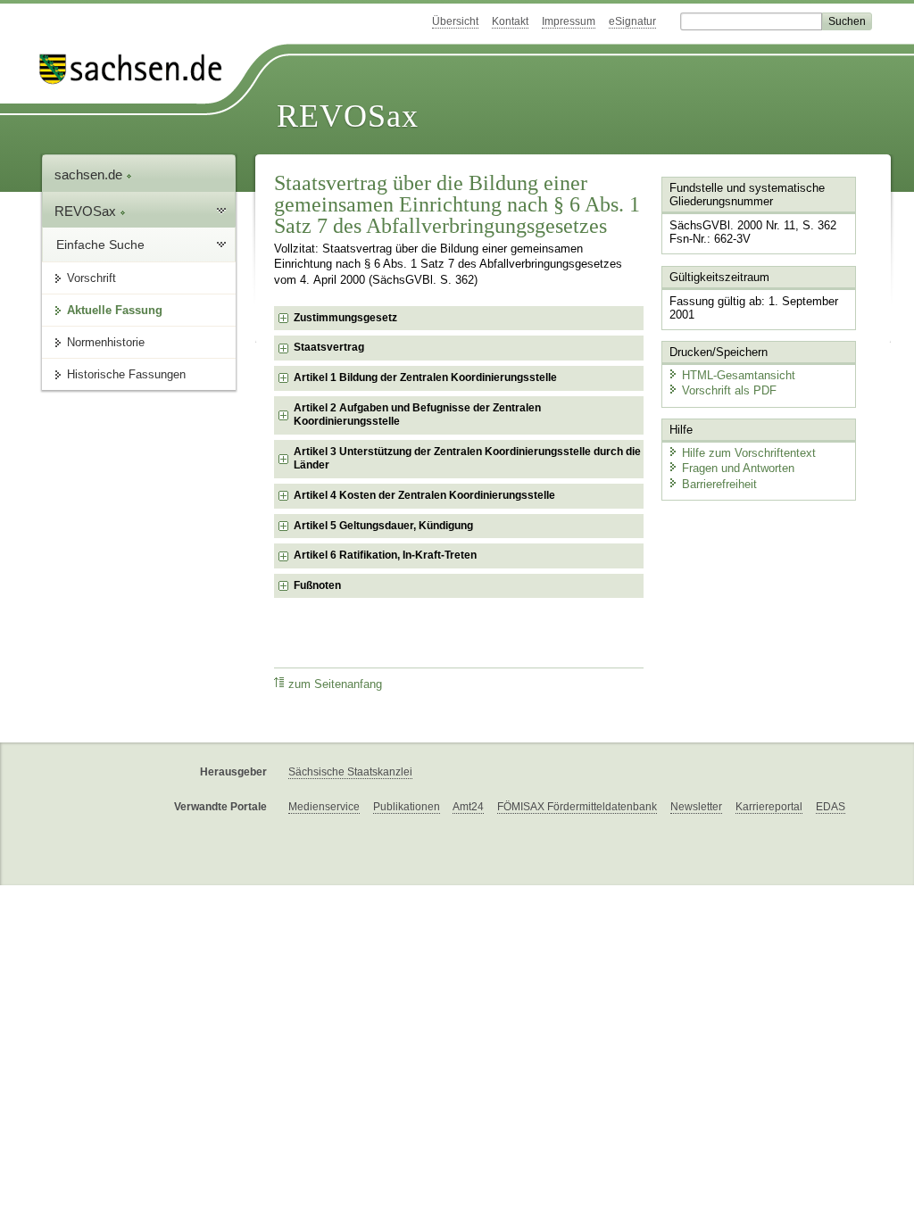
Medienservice (324, 806)
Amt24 (468, 806)
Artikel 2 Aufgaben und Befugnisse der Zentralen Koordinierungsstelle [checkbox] (417, 415)
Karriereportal (768, 806)
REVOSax (348, 116)
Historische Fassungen (126, 374)
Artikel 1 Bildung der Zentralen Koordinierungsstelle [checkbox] (425, 377)
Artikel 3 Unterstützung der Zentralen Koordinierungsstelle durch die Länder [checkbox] (467, 458)
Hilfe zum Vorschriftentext (749, 453)
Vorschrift (91, 278)
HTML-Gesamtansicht (738, 375)
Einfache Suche (100, 244)
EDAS (830, 806)
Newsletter (696, 806)
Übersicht (455, 21)
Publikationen (406, 806)
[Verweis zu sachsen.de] (137, 69)
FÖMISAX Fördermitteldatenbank (577, 806)
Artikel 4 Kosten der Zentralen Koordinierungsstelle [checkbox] (424, 495)
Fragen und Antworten (738, 468)
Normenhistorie (106, 342)
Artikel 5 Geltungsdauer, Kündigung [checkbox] (383, 525)
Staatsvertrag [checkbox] (329, 347)
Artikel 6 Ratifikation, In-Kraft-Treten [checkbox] (385, 555)
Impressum (568, 21)
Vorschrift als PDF (729, 390)
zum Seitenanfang (335, 684)
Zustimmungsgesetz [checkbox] (345, 317)
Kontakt (510, 21)
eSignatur (632, 21)
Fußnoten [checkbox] (317, 585)
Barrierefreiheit (719, 484)
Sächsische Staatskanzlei (350, 772)
